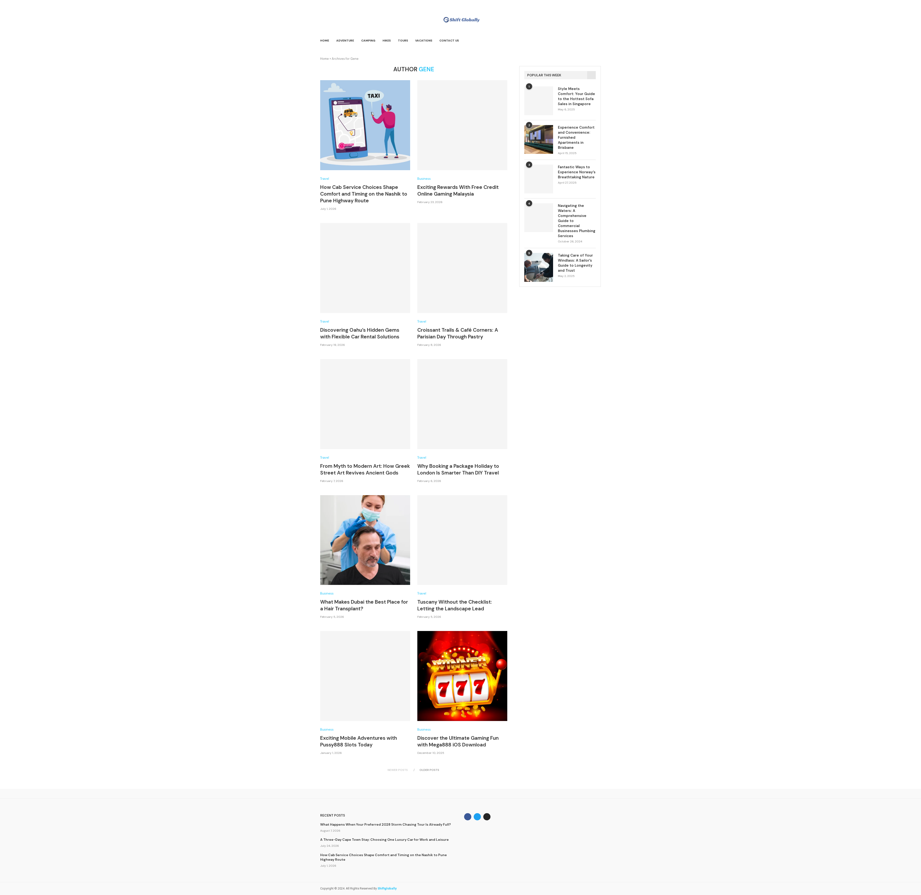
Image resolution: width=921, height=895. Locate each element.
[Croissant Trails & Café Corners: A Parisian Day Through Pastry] (462, 268)
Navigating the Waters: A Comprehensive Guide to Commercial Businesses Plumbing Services (576, 220)
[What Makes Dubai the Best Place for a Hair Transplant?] (365, 540)
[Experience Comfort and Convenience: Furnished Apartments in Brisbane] (538, 139)
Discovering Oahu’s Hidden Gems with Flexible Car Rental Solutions (359, 333)
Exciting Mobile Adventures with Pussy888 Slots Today (358, 741)
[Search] (598, 41)
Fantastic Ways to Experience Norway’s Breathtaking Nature (577, 172)
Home (324, 40)
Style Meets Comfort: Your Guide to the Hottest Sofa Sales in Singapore (576, 96)
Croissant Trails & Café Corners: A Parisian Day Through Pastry (457, 333)
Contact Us (449, 40)
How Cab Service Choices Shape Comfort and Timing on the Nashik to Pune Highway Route (363, 194)
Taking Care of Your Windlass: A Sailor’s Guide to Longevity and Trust (575, 263)
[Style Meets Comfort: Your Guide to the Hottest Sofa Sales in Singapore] (538, 100)
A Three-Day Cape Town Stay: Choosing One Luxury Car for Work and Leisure (384, 839)
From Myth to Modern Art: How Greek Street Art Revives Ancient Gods (365, 469)
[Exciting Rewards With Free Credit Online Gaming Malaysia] (462, 125)
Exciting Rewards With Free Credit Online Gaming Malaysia (458, 190)
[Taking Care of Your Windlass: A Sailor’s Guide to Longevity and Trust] (538, 267)
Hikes (387, 40)
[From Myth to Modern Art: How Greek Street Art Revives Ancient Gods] (365, 404)
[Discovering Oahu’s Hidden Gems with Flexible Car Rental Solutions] (365, 268)
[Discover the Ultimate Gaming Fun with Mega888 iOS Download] (462, 676)
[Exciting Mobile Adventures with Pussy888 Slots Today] (365, 676)
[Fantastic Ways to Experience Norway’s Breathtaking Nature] (538, 179)
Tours (403, 40)
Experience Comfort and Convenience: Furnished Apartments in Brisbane (576, 137)
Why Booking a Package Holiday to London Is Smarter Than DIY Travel (458, 469)
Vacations (423, 40)
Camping (368, 40)
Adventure (345, 40)
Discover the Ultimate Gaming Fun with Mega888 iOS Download (458, 741)
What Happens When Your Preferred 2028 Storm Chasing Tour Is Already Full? (385, 824)
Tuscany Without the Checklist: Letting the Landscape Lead (454, 605)
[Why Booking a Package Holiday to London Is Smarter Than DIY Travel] (462, 404)
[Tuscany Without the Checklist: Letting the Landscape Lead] (462, 540)
